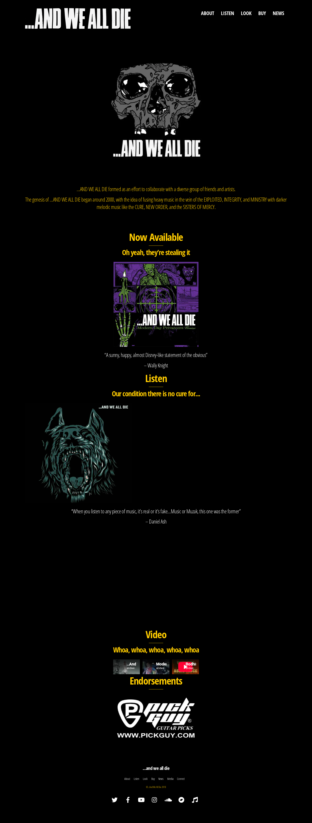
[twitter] (115, 800)
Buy (262, 13)
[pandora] (195, 800)
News (278, 13)
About (207, 13)
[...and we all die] (78, 27)
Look (246, 13)
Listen (227, 13)
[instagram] (155, 800)
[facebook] (129, 800)
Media (170, 779)
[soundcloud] (169, 800)
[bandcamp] (182, 800)
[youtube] (142, 800)
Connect (181, 779)
